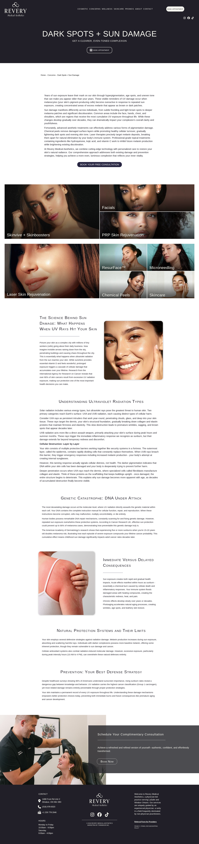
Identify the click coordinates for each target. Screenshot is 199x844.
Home (43, 75)
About (138, 9)
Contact (148, 9)
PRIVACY (137, 826)
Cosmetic (83, 9)
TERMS (143, 826)
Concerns (95, 9)
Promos (129, 9)
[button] (184, 18)
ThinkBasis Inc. (103, 825)
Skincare (119, 9)
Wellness (107, 9)
